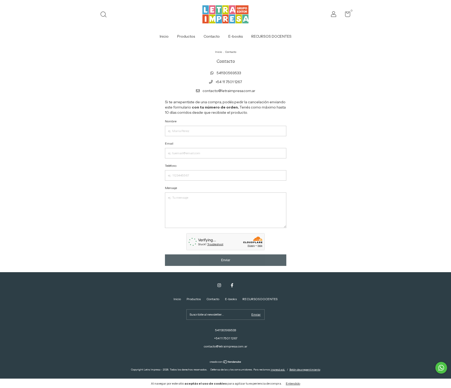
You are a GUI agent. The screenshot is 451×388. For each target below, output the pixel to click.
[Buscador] (105, 15)
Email (169, 143)
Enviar (225, 260)
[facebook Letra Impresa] (232, 285)
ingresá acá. (278, 369)
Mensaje (171, 188)
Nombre (170, 121)
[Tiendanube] (225, 362)
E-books (235, 36)
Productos (186, 36)
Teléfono (170, 166)
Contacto (212, 36)
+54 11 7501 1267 (228, 81)
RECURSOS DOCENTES (271, 36)
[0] (346, 15)
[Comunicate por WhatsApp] (441, 368)
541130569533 (228, 73)
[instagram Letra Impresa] (219, 285)
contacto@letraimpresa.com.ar (229, 90)
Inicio (164, 36)
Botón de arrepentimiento (304, 369)
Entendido (293, 383)
